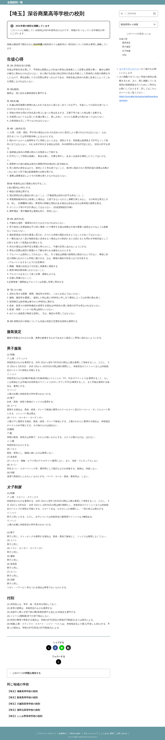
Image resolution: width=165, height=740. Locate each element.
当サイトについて (91, 733)
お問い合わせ (121, 733)
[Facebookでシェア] (55, 647)
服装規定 (126, 43)
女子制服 (126, 51)
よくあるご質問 (107, 733)
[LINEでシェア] (61, 647)
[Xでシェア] (48, 647)
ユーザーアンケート (129, 69)
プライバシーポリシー (47, 733)
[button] (68, 647)
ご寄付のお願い (75, 733)
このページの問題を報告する (26, 673)
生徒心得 (123, 39)
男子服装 (126, 47)
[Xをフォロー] (58, 661)
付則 (124, 55)
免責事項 (62, 733)
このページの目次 (135, 34)
